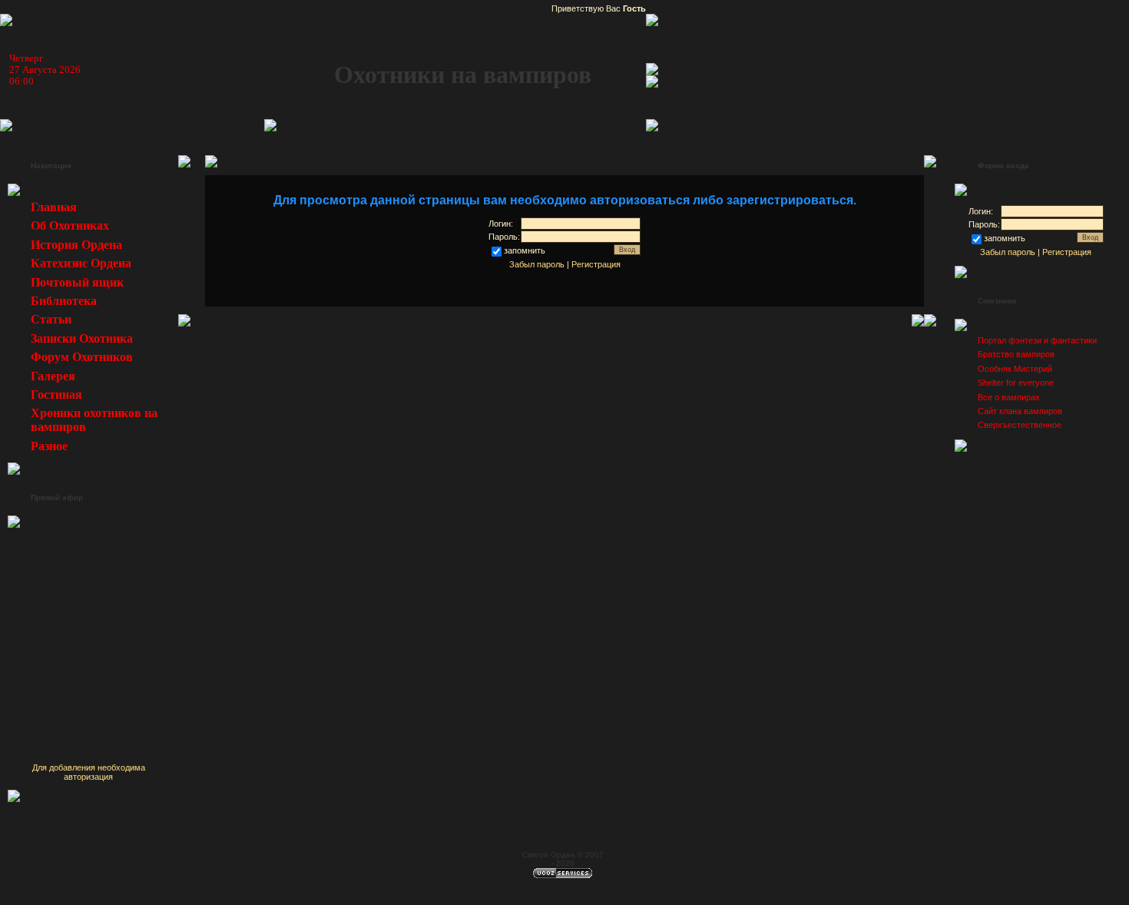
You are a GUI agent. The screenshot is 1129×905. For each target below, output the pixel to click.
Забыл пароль (536, 264)
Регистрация (596, 264)
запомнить (524, 250)
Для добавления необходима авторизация (88, 772)
